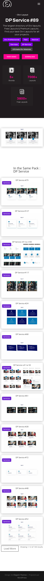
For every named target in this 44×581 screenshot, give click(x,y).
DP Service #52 (22, 519)
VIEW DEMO (11, 57)
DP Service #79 (22, 180)
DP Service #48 (22, 488)
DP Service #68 (22, 334)
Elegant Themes (20, 575)
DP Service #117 (22, 272)
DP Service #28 (22, 426)
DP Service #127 (22, 211)
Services (14, 44)
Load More (10, 548)
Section (35, 39)
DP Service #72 (22, 457)
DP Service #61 (22, 396)
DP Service (26, 44)
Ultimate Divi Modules (21, 49)
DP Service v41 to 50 (22, 365)
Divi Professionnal (11, 39)
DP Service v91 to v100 (22, 242)
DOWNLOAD (30, 57)
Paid (25, 39)
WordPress (22, 578)
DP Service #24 (22, 303)
